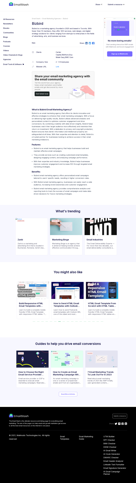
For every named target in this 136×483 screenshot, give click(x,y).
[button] (34, 321)
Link (57, 67)
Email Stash (36, 19)
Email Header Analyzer (113, 461)
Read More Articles (68, 394)
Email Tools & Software (12, 64)
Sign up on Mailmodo (119, 54)
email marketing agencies (51, 19)
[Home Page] (19, 4)
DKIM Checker (109, 447)
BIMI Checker (109, 443)
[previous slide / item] (18, 299)
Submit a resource (120, 416)
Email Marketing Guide (86, 437)
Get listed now (42, 94)
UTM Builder (109, 436)
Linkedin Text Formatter (113, 464)
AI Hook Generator (111, 454)
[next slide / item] (117, 299)
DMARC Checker (111, 457)
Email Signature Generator (114, 468)
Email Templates (64, 437)
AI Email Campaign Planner (111, 472)
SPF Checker (109, 440)
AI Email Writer (109, 450)
